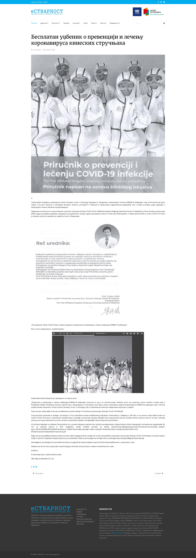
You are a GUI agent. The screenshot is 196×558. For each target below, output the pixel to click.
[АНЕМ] (137, 11)
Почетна (34, 23)
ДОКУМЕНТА (82, 509)
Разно (93, 23)
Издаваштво (114, 23)
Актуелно (55, 23)
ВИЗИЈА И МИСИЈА (84, 519)
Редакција (81, 514)
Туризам (66, 23)
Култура (76, 23)
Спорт (85, 23)
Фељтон (103, 23)
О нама (80, 517)
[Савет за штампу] (154, 11)
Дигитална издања (85, 521)
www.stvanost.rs (117, 533)
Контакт (80, 524)
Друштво (44, 23)
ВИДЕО (79, 512)
